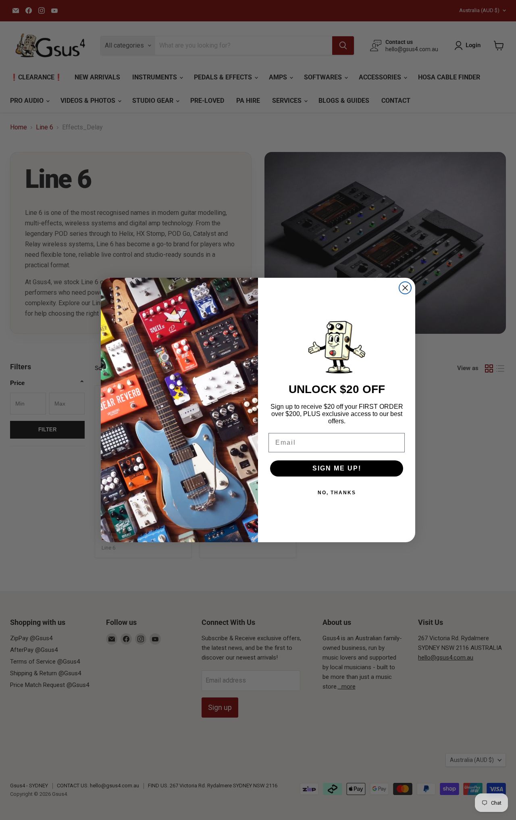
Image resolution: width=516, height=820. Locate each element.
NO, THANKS (337, 492)
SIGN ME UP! (336, 468)
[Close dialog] (405, 288)
